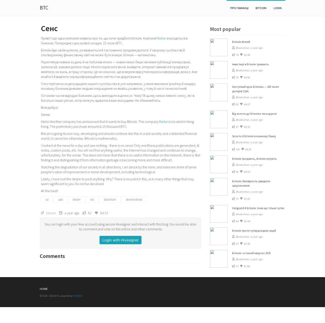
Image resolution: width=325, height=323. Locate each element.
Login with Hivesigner (120, 240)
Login (277, 8)
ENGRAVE (77, 295)
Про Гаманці (239, 8)
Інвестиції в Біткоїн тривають (250, 64)
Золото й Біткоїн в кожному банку (254, 136)
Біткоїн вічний (241, 42)
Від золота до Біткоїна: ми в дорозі (254, 114)
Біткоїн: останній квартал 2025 (251, 253)
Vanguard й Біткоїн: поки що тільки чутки (258, 208)
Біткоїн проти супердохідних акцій (254, 231)
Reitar (161, 38)
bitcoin (261, 8)
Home (44, 289)
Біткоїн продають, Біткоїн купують (254, 159)
